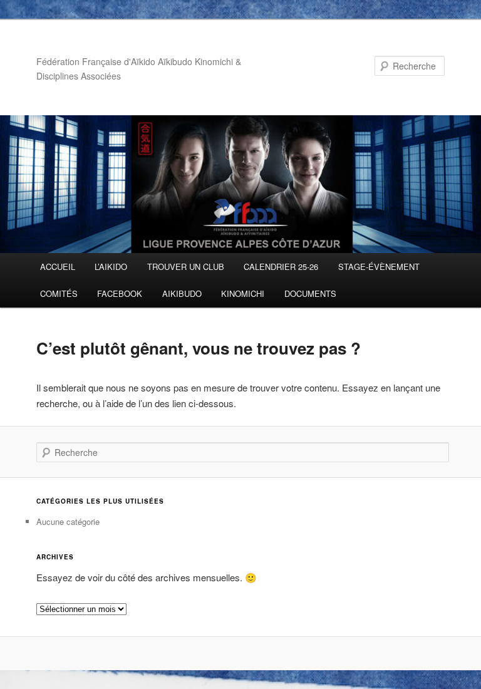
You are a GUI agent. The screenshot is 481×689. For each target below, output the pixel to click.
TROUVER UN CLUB (185, 266)
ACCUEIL (57, 266)
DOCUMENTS (310, 293)
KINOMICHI (242, 293)
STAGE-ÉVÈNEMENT (379, 266)
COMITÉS (59, 293)
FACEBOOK (119, 293)
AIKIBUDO (182, 293)
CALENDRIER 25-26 (281, 266)
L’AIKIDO (111, 266)
